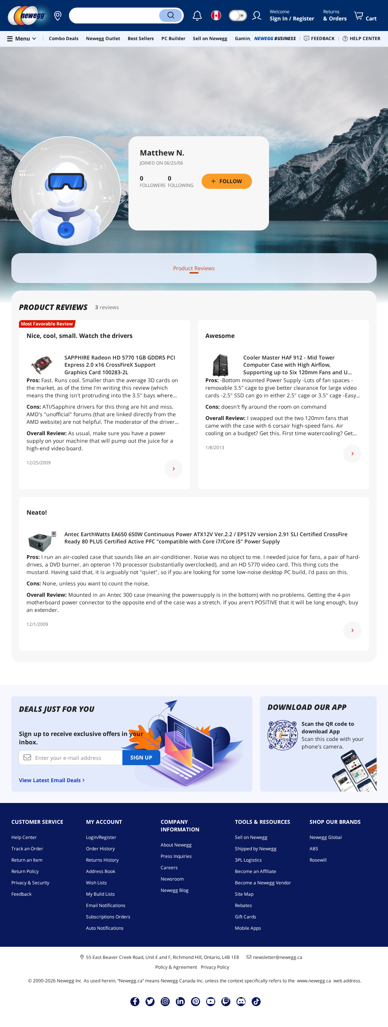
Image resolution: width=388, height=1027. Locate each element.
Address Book (100, 871)
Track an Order (27, 848)
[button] (57, 15)
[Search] (170, 15)
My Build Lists (100, 894)
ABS (314, 848)
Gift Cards (245, 916)
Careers (169, 867)
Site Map (244, 894)
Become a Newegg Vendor (263, 882)
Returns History (102, 860)
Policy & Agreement (176, 967)
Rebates (243, 905)
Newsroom (172, 879)
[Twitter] (150, 1001)
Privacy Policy (215, 967)
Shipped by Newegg (256, 848)
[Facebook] (135, 1001)
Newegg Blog (175, 890)
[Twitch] (225, 1001)
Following (181, 185)
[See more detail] (173, 469)
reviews (109, 307)
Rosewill (318, 860)
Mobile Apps (248, 928)
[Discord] (241, 1001)
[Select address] (57, 15)
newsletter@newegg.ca (277, 957)
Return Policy (25, 871)
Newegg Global (326, 837)
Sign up (141, 757)
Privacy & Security (30, 882)
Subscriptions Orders (108, 916)
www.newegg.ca (314, 980)
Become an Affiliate (255, 871)
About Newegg (176, 845)
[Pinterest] (195, 1001)
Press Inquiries (176, 856)
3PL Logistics (248, 860)
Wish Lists (96, 882)
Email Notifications (105, 905)
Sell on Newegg (251, 837)
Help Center (24, 837)
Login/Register (101, 837)
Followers (153, 185)
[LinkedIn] (180, 1001)
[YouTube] (210, 1001)
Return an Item (26, 860)
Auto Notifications (105, 928)
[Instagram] (165, 1001)
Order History (100, 848)
